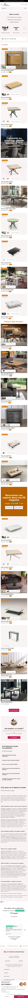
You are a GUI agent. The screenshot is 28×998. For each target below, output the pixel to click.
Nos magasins (19, 507)
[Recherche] (25, 8)
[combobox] (14, 8)
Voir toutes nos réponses (7, 750)
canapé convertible (4, 897)
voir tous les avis (14, 916)
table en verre (4, 852)
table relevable (16, 865)
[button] (1, 4)
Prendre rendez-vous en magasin (7, 790)
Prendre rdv (9, 507)
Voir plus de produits (14, 710)
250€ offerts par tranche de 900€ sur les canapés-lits (14, 0)
